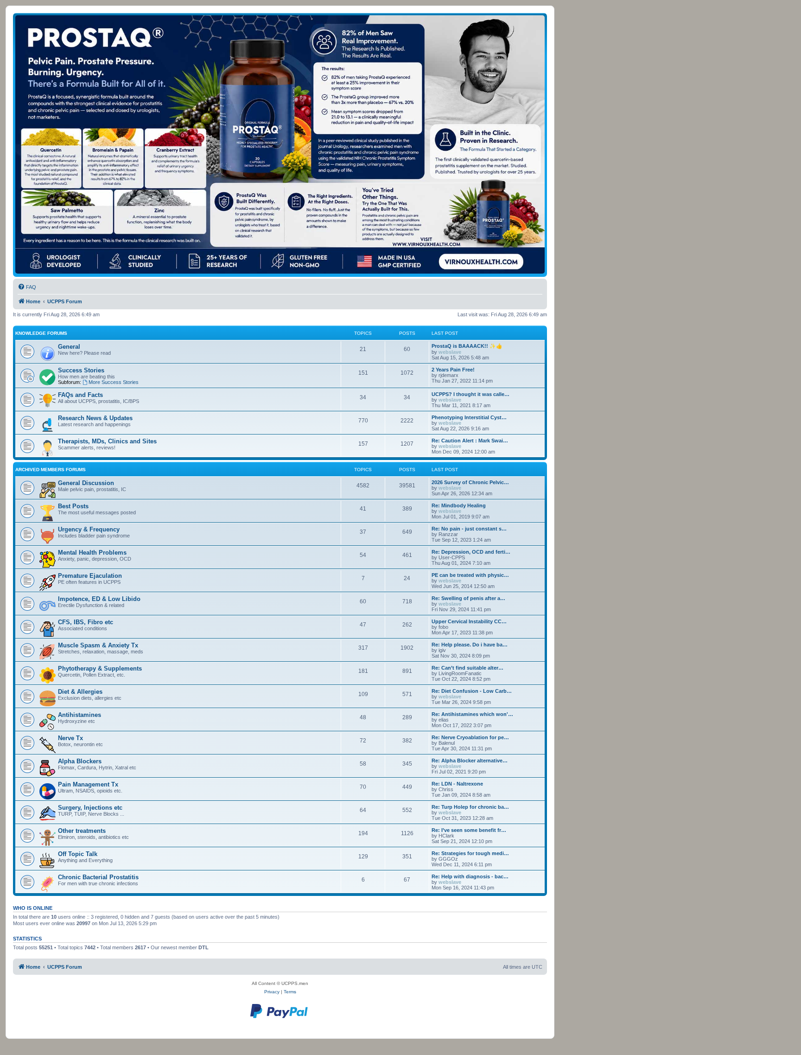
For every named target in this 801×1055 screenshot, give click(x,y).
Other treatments (82, 830)
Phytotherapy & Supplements (100, 668)
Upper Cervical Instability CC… (469, 621)
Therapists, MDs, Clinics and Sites (107, 441)
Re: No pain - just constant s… (469, 528)
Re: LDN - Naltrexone (457, 783)
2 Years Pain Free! (453, 369)
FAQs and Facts (80, 394)
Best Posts (73, 506)
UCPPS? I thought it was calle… (470, 394)
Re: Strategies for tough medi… (470, 853)
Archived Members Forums (50, 469)
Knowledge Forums (41, 333)
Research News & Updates (95, 418)
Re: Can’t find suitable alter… (467, 668)
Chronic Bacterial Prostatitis (98, 877)
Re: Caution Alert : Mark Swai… (470, 440)
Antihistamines (79, 714)
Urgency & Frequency (89, 529)
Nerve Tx (70, 738)
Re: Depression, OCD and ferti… (471, 552)
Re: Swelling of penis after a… (468, 598)
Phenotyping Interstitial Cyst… (469, 417)
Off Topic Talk (77, 853)
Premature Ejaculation (90, 575)
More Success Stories (114, 382)
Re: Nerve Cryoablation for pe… (470, 737)
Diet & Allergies (80, 691)
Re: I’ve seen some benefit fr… (469, 830)
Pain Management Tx (88, 784)
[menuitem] (27, 287)
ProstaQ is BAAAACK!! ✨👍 (467, 346)
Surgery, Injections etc (90, 807)
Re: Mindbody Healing (459, 505)
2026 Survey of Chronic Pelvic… (470, 482)
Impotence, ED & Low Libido (99, 598)
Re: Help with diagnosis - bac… (470, 876)
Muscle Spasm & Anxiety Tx (98, 645)
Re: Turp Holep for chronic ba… (470, 807)
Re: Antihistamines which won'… (472, 714)
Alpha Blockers (80, 761)
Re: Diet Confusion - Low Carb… (472, 691)
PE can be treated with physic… (470, 575)
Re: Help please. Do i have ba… (470, 644)
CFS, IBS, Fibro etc (85, 622)
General (69, 346)
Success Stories (81, 370)
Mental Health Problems (92, 552)
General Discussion (86, 483)
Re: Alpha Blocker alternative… (470, 760)
